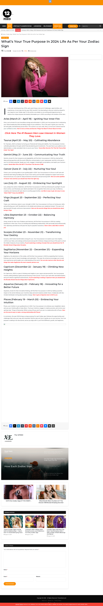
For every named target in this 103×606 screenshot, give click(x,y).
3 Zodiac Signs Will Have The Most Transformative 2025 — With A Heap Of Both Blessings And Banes (47, 30)
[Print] (53, 425)
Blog (9, 26)
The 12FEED (7, 51)
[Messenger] (45, 101)
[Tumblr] (22, 101)
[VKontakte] (34, 101)
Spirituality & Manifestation (22, 26)
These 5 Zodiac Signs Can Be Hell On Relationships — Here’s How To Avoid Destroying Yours (13, 531)
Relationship (48, 26)
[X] (14, 101)
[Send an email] (10, 51)
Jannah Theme (19, 604)
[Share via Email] (49, 101)
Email (5, 576)
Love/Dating (37, 26)
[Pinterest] (26, 101)
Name (6, 569)
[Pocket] (41, 101)
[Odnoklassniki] (37, 101)
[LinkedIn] (18, 101)
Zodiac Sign (57, 26)
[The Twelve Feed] (7, 14)
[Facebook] (10, 101)
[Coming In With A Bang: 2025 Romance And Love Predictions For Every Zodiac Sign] (34, 521)
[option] (34, 464)
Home (4, 26)
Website (38, 576)
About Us (44, 600)
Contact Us (50, 600)
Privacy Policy (57, 600)
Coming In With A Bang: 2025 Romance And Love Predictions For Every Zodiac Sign (34, 531)
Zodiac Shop (73, 26)
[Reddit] (30, 101)
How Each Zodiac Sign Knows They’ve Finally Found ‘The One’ (22, 464)
